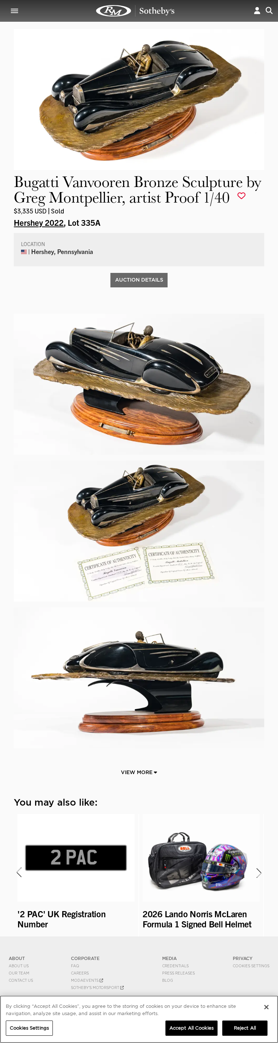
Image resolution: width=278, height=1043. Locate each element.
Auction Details (139, 280)
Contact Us (21, 980)
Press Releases (178, 973)
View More (137, 772)
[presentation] (18, 872)
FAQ (75, 966)
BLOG (167, 980)
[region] (139, 1019)
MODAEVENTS (85, 980)
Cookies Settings (251, 966)
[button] (257, 11)
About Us (19, 966)
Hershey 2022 (39, 222)
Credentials (175, 966)
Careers (80, 973)
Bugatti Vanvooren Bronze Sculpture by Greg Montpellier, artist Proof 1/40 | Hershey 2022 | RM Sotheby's (135, 11)
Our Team (19, 973)
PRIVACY (243, 958)
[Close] (266, 1007)
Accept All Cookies (191, 1028)
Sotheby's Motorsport (95, 987)
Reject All (245, 1028)
